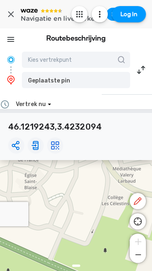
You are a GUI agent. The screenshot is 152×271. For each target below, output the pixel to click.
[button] (76, 80)
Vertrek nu (31, 104)
